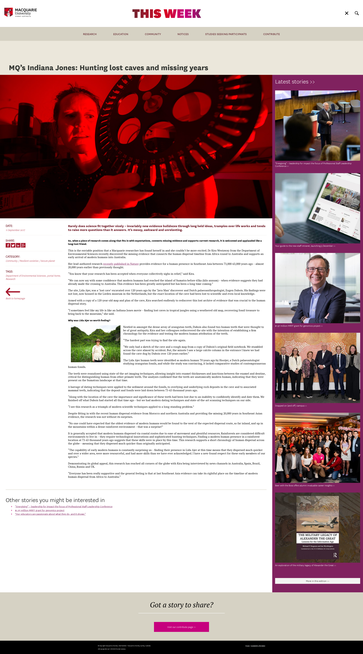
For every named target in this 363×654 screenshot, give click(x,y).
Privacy (247, 645)
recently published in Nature (121, 264)
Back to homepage (15, 298)
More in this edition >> (317, 581)
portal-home (53, 275)
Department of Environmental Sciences (26, 275)
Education (120, 34)
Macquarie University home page (20, 12)
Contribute (271, 34)
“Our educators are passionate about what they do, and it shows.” (50, 514)
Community (153, 34)
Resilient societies (29, 260)
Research (90, 34)
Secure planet (48, 260)
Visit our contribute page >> (181, 627)
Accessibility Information (258, 645)
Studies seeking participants (226, 34)
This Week (166, 13)
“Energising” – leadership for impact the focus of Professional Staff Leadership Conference (63, 506)
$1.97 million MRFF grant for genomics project (39, 510)
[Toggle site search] (357, 13)
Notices (183, 34)
